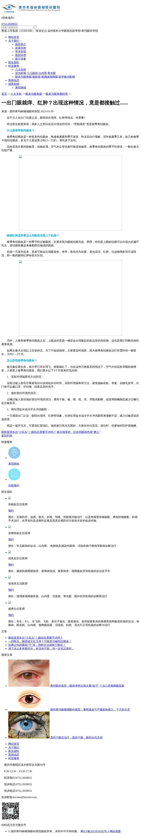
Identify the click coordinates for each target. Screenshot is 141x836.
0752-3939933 (9, 23)
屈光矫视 (20, 73)
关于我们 (13, 40)
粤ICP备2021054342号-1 (94, 831)
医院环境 (20, 55)
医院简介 (20, 44)
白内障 (43, 73)
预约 (11, 510)
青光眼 (51, 73)
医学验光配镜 (66, 76)
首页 (4, 93)
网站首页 (13, 37)
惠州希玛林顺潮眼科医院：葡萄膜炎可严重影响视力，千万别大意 (90, 709)
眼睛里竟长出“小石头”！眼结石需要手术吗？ (28, 432)
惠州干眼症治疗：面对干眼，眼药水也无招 (76, 737)
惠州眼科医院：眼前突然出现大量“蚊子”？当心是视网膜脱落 (87, 685)
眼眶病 (36, 76)
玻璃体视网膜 (49, 76)
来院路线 (20, 87)
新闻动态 (13, 80)
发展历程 (20, 47)
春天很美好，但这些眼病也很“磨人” (78, 432)
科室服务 (13, 65)
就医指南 (13, 83)
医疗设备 (20, 58)
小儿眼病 (32, 73)
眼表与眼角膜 (23, 76)
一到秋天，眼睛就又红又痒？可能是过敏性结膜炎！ (40, 641)
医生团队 (13, 62)
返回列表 (6, 435)
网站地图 (115, 831)
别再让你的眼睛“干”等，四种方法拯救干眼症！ (37, 644)
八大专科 (20, 69)
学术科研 (20, 51)
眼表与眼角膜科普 (57, 93)
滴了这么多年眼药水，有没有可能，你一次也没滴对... (41, 648)
